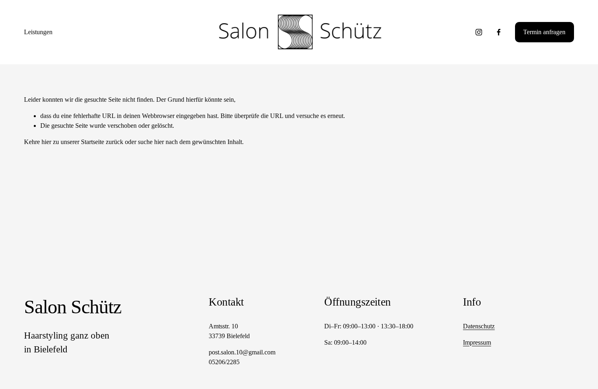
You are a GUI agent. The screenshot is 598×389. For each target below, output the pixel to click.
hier (46, 141)
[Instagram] (479, 32)
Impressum (477, 342)
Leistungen (38, 31)
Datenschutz (479, 326)
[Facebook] (499, 32)
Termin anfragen (544, 31)
